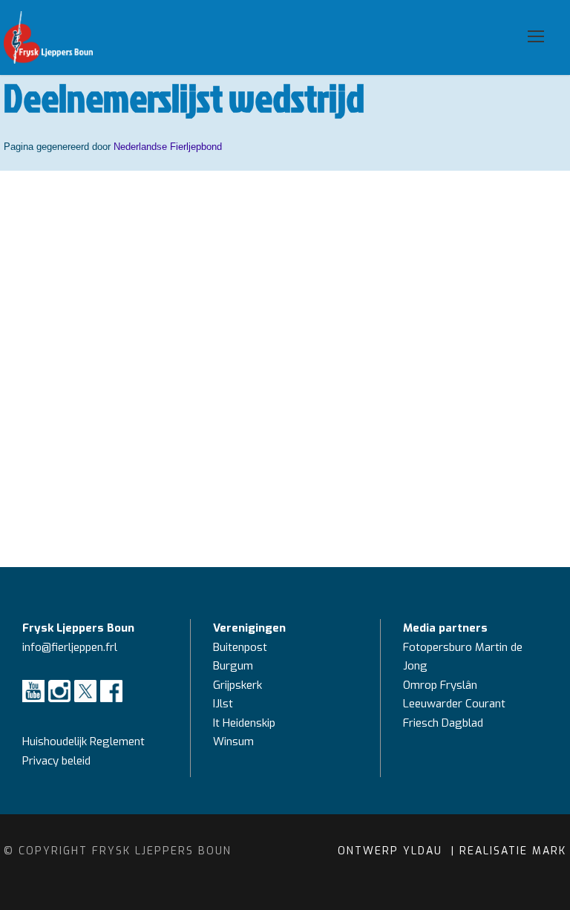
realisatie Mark (512, 851)
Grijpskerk (237, 685)
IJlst (223, 703)
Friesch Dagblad (444, 723)
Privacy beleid (56, 760)
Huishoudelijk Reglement (85, 741)
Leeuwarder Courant (455, 703)
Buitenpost (240, 647)
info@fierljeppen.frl (69, 647)
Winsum (233, 741)
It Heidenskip (244, 723)
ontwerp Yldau (392, 851)
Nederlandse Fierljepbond (168, 146)
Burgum (233, 665)
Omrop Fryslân (441, 685)
